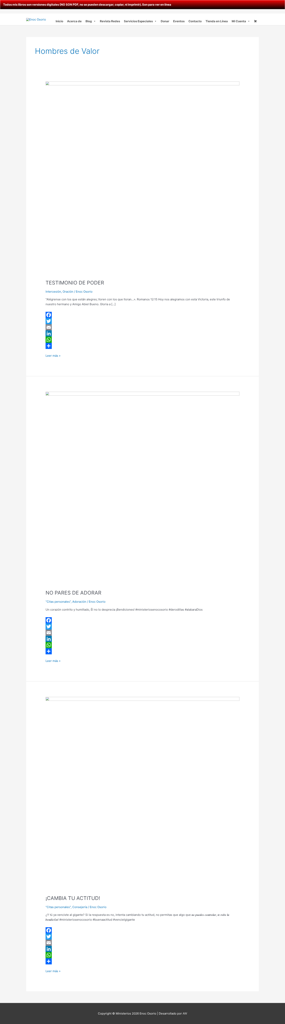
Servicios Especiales (138, 21)
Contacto (195, 21)
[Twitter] (142, 321)
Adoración (79, 601)
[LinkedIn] (142, 333)
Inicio (59, 21)
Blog (89, 21)
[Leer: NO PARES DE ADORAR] (142, 488)
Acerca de (74, 21)
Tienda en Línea (217, 21)
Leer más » (53, 355)
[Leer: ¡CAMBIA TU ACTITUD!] (142, 793)
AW (185, 1013)
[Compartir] (142, 346)
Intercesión (53, 291)
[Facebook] (142, 315)
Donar (165, 21)
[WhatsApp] (142, 340)
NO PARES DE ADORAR (73, 593)
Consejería (79, 907)
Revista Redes (110, 21)
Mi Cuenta (239, 21)
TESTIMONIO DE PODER (75, 283)
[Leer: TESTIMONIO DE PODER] (142, 178)
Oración (68, 291)
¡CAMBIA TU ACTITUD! (73, 898)
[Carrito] (255, 21)
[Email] (142, 327)
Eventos (179, 21)
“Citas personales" (58, 601)
